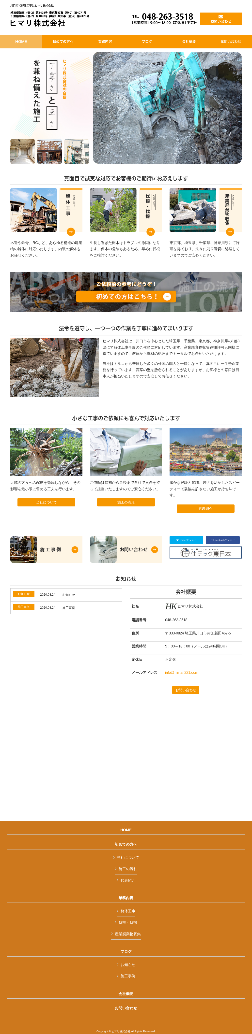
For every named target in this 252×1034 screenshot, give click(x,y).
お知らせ (128, 964)
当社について (46, 502)
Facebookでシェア (224, 540)
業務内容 (126, 898)
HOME (126, 830)
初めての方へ (126, 844)
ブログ (126, 951)
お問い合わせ (185, 690)
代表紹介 (205, 509)
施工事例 (128, 976)
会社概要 (126, 994)
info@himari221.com (181, 672)
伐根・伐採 (128, 922)
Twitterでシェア (187, 540)
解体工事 (128, 911)
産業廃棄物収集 (128, 934)
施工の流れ (126, 502)
